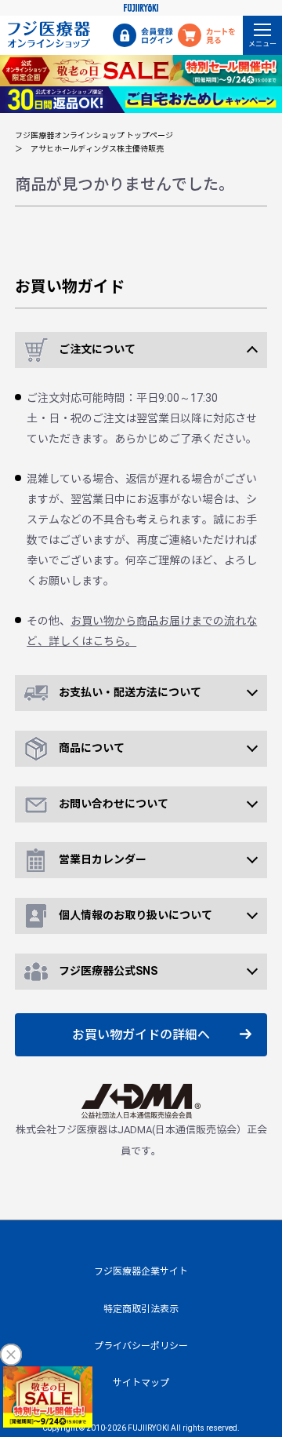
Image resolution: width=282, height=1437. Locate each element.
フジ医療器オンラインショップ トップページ (94, 135)
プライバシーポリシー (141, 1345)
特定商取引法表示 (141, 1309)
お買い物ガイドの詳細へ (141, 1034)
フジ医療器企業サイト (141, 1271)
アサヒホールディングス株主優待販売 (97, 148)
